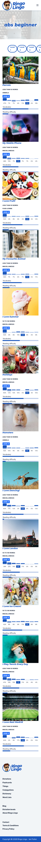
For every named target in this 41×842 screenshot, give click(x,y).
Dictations (7, 779)
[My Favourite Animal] (21, 244)
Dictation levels (9, 809)
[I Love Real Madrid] (21, 707)
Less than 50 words (10, 89)
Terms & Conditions (11, 825)
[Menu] (37, 5)
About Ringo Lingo (10, 813)
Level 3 (31, 48)
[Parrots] (21, 70)
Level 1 (12, 48)
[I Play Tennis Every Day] (21, 649)
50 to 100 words (9, 321)
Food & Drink (7, 208)
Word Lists (7, 797)
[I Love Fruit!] (21, 186)
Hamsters (8, 432)
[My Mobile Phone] (21, 128)
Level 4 (6, 154)
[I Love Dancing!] (21, 475)
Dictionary (7, 794)
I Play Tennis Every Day (15, 664)
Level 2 (22, 48)
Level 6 (6, 96)
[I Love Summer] (21, 302)
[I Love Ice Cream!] (21, 591)
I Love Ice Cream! (12, 606)
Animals (6, 93)
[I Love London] (21, 533)
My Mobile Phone (12, 143)
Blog (4, 806)
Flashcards (7, 782)
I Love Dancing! (11, 490)
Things (5, 786)
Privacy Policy (8, 829)
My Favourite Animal (14, 259)
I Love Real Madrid (13, 722)
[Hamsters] (21, 417)
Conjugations (8, 790)
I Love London (10, 548)
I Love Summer (11, 317)
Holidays (7, 374)
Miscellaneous (8, 150)
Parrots (7, 85)
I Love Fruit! (9, 201)
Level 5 (6, 328)
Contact (6, 822)
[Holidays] (21, 359)
